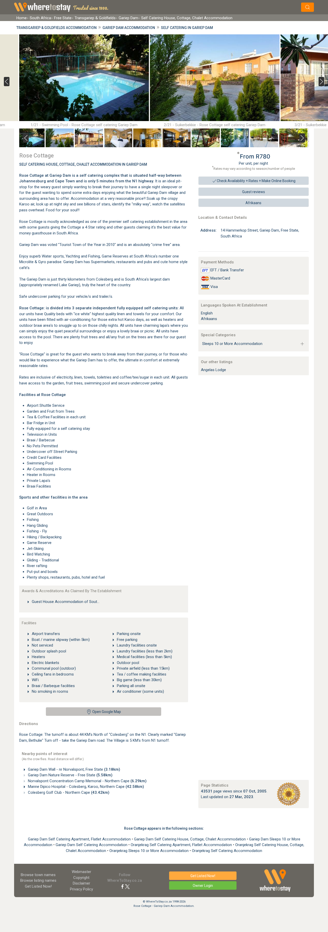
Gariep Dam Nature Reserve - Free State (69, 775)
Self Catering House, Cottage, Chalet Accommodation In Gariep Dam (83, 164)
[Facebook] (122, 886)
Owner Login (203, 886)
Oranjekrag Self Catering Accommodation (227, 850)
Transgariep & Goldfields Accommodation (56, 28)
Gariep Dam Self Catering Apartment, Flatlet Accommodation (80, 839)
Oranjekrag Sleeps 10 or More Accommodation (149, 850)
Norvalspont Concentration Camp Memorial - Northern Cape (87, 781)
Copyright (81, 877)
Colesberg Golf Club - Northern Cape (68, 792)
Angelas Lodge (213, 370)
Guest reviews (253, 192)
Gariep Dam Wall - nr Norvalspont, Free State (73, 769)
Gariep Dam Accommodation (128, 28)
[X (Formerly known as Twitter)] (127, 886)
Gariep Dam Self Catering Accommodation (92, 844)
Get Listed (38, 886)
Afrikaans (253, 203)
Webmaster (81, 871)
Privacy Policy (81, 889)
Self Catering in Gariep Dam (187, 28)
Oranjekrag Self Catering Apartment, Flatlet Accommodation (182, 844)
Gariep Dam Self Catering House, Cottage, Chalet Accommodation (190, 839)
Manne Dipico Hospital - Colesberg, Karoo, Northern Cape (85, 786)
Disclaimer (81, 883)
